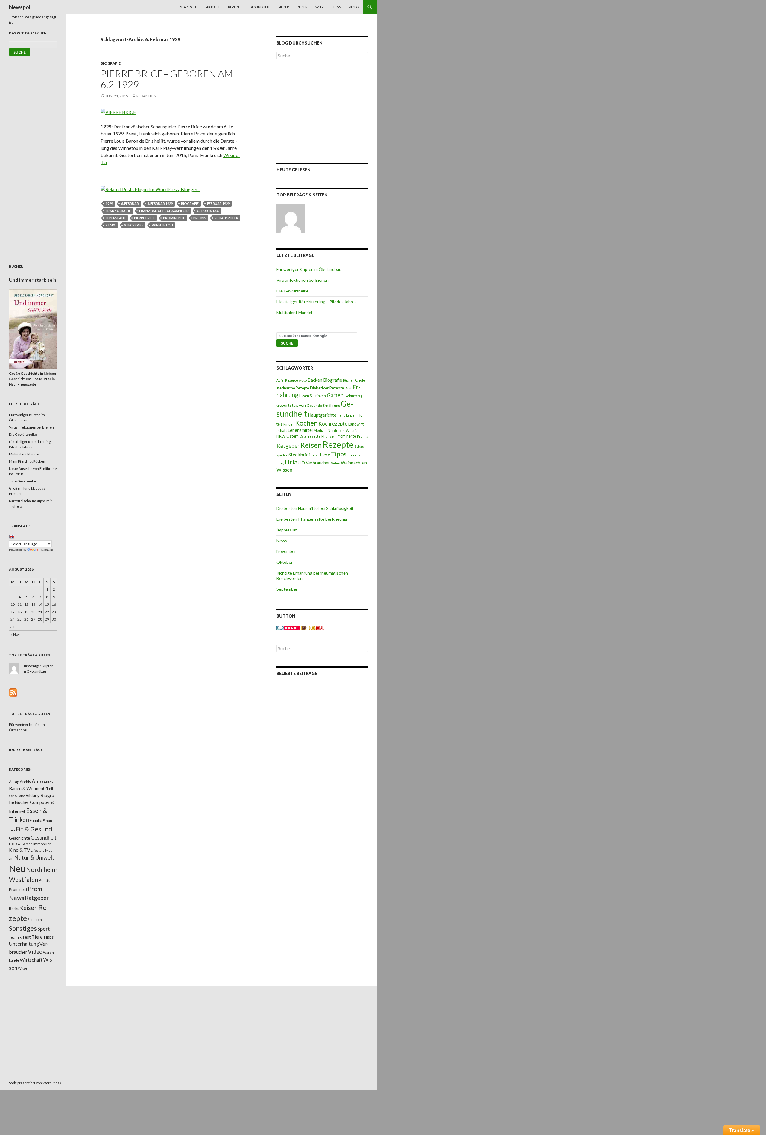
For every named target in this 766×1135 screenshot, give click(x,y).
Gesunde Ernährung (323, 405)
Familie (36, 820)
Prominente (174, 218)
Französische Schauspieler (164, 211)
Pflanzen (328, 436)
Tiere (324, 454)
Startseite (189, 7)
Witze (320, 7)
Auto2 (49, 782)
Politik (44, 880)
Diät (348, 388)
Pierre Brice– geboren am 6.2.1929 (167, 79)
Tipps (338, 454)
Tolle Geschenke (22, 481)
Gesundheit (259, 7)
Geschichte (19, 837)
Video (354, 7)
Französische (118, 211)
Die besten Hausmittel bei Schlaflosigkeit (315, 508)
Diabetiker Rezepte (327, 388)
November (286, 551)
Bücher (348, 380)
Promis (199, 218)
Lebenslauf (116, 218)
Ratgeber (288, 445)
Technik (15, 937)
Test (314, 455)
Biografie (111, 63)
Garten (335, 395)
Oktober (284, 562)
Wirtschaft (31, 959)
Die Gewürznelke (292, 290)
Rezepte (234, 7)
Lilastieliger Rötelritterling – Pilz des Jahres (316, 301)
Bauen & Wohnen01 (28, 788)
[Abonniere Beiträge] (13, 692)
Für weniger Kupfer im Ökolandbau (308, 269)
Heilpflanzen (347, 415)
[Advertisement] (322, 111)
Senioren (35, 919)
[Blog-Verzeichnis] (288, 627)
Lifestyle (38, 850)
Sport (43, 929)
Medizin (320, 430)
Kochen (306, 423)
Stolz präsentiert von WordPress (35, 1083)
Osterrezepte (310, 436)
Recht (14, 908)
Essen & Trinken (312, 396)
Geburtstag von (291, 405)
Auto (303, 380)
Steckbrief (133, 225)
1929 (109, 203)
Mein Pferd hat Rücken (27, 461)
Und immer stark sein (32, 280)
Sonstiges (23, 928)
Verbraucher (318, 462)
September (286, 589)
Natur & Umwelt (34, 857)
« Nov (15, 634)
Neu (17, 868)
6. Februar (130, 203)
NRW (337, 7)
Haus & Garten (21, 844)
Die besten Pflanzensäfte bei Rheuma (311, 519)
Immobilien (42, 844)
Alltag (14, 781)
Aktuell (213, 7)
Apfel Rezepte (287, 380)
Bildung (33, 795)
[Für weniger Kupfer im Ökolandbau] (290, 218)
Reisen (302, 7)
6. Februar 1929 (160, 203)
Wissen (284, 470)
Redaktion (146, 96)
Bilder (283, 7)
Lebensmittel (300, 430)
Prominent (18, 889)
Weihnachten (354, 462)
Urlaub (295, 462)
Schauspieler (226, 218)
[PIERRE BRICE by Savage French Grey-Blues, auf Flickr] (118, 111)
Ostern (292, 436)
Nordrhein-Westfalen (345, 430)
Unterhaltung (24, 944)
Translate (46, 549)
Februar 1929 (218, 203)
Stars (111, 225)
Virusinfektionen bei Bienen (302, 280)
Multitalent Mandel (294, 312)
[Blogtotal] (313, 627)
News (281, 540)
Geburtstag (208, 211)
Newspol (20, 7)
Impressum (286, 529)
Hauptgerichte (322, 415)
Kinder (288, 424)
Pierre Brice (144, 218)
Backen (315, 380)
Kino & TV (19, 850)
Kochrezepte (332, 424)
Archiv (25, 781)
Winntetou (162, 225)
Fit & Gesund (34, 829)
